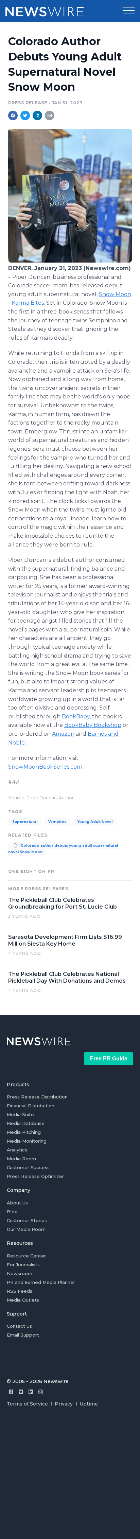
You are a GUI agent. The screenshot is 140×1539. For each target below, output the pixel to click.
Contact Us (19, 1326)
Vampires (57, 822)
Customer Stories (27, 1220)
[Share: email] (50, 115)
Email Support (23, 1335)
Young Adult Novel (94, 822)
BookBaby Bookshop (92, 725)
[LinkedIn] (31, 1391)
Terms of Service (27, 1404)
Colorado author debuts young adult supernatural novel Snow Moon (63, 848)
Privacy (64, 1404)
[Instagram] (40, 1391)
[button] (129, 11)
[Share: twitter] (25, 115)
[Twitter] (21, 1391)
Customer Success (28, 1167)
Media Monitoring (27, 1141)
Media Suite (20, 1114)
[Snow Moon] (70, 260)
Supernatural (24, 822)
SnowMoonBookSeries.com (45, 767)
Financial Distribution (30, 1105)
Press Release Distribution (37, 1096)
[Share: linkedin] (37, 115)
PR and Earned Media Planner (41, 1282)
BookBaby (76, 716)
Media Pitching (24, 1132)
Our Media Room (26, 1229)
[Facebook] (11, 1391)
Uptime (89, 1404)
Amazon (63, 734)
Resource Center (26, 1255)
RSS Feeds (19, 1291)
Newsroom (19, 1273)
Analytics (17, 1149)
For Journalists (23, 1264)
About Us (17, 1202)
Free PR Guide (108, 1058)
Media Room (21, 1158)
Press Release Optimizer (35, 1176)
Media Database (26, 1123)
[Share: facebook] (13, 115)
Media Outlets (23, 1300)
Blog (12, 1211)
